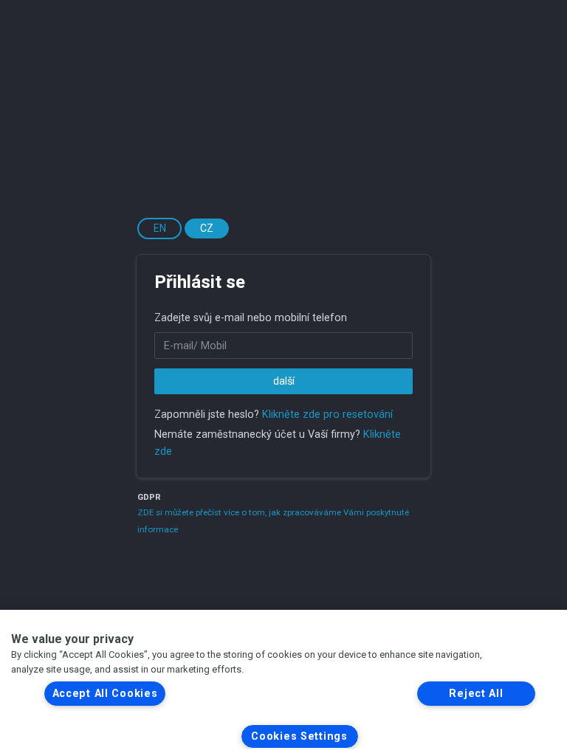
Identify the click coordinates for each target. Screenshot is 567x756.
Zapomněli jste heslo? (206, 414)
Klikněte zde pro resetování (327, 414)
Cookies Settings (299, 736)
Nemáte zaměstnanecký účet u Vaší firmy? (257, 434)
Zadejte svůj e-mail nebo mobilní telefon (250, 318)
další (284, 381)
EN (160, 228)
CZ (206, 228)
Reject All (476, 693)
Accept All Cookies (105, 693)
